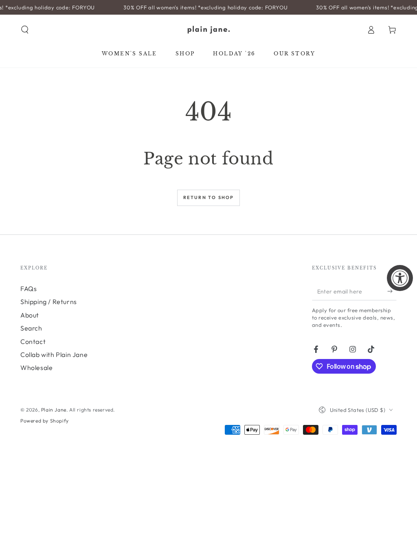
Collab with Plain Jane (54, 354)
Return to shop (208, 197)
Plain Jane (53, 410)
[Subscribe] (392, 291)
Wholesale (36, 367)
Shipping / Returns (48, 302)
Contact (33, 341)
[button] (24, 30)
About (29, 315)
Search (31, 328)
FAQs (28, 289)
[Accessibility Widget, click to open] (400, 278)
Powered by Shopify (44, 421)
